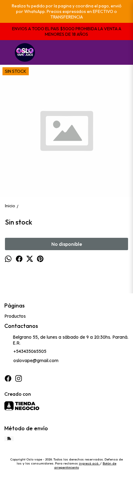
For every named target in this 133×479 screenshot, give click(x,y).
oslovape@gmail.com (35, 360)
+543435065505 (29, 351)
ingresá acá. (89, 463)
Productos (15, 316)
